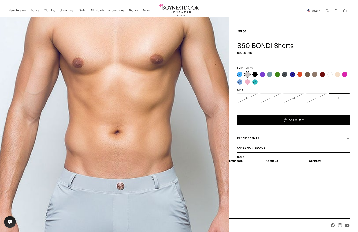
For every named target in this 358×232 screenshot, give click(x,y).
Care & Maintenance (251, 147)
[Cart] (345, 10)
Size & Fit (243, 157)
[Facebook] (332, 225)
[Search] (327, 10)
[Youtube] (347, 225)
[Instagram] (339, 225)
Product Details (248, 138)
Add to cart (296, 120)
